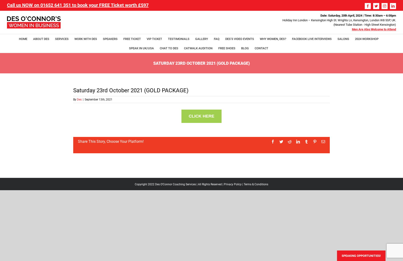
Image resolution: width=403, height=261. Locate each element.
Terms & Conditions (256, 184)
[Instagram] (385, 6)
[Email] (323, 141)
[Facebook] (368, 6)
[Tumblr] (306, 141)
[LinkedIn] (393, 6)
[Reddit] (290, 141)
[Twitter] (376, 6)
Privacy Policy (233, 184)
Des (79, 99)
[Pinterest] (315, 141)
